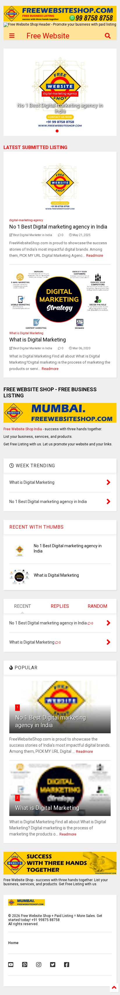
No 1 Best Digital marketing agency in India (60, 108)
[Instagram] (38, 965)
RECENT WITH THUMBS (36, 527)
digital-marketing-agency (60, 93)
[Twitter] (52, 965)
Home (13, 943)
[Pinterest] (24, 965)
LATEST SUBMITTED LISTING (35, 147)
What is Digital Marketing (26, 333)
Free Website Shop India (22, 429)
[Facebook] (66, 965)
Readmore (94, 256)
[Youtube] (10, 965)
